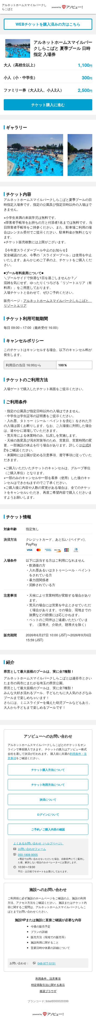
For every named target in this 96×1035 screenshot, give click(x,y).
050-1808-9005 (28, 854)
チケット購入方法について (48, 770)
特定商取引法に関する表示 (48, 985)
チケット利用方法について (48, 784)
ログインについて (48, 814)
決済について (48, 799)
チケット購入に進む (48, 104)
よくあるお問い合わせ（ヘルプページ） (38, 843)
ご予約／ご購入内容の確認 (48, 829)
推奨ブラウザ (48, 991)
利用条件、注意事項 (48, 978)
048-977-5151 (47, 963)
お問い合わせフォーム (32, 849)
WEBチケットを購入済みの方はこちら (48, 24)
